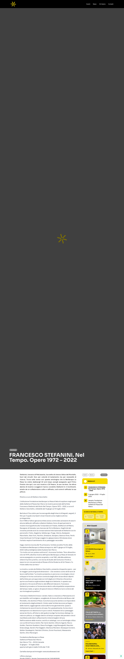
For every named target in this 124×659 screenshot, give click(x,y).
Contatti (110, 4)
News (95, 4)
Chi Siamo (102, 4)
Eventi (88, 4)
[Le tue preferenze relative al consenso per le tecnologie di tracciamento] (121, 656)
